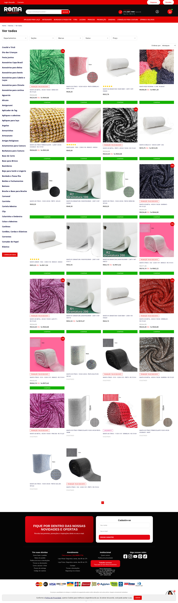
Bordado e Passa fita (62, 20)
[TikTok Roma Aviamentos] (145, 556)
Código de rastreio (40, 571)
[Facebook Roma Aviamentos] (125, 556)
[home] (13, 10)
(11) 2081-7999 (132, 12)
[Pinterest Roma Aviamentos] (140, 556)
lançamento (108, 430)
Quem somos (105, 555)
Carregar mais (10, 255)
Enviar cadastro (107, 537)
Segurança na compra (72, 571)
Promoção (101, 20)
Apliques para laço (32, 20)
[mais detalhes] (47, 102)
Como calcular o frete (40, 565)
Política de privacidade (105, 558)
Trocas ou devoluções (40, 563)
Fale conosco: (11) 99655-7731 (72, 555)
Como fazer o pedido (40, 555)
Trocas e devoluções (72, 568)
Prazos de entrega (40, 568)
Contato (72, 565)
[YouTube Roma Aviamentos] (135, 556)
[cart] (169, 11)
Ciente (137, 598)
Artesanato (47, 20)
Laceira (82, 20)
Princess (91, 20)
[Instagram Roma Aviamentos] (130, 556)
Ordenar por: (156, 45)
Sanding (111, 20)
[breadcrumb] (4, 26)
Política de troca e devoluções (40, 560)
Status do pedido (39, 558)
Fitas (75, 20)
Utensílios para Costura (127, 20)
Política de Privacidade (53, 598)
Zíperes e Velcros (147, 20)
